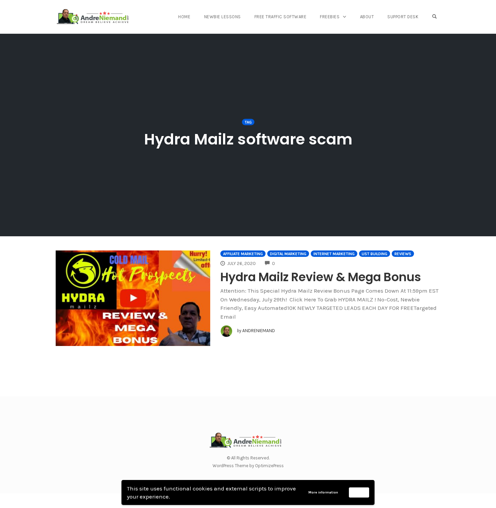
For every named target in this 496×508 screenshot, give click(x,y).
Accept (359, 492)
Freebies (329, 16)
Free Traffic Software (280, 16)
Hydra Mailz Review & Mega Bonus (320, 277)
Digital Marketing (288, 253)
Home (184, 16)
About (367, 16)
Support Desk (402, 16)
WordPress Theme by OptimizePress (248, 465)
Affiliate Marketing (243, 253)
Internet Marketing (334, 253)
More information (323, 492)
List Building (374, 253)
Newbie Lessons (222, 16)
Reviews (402, 253)
